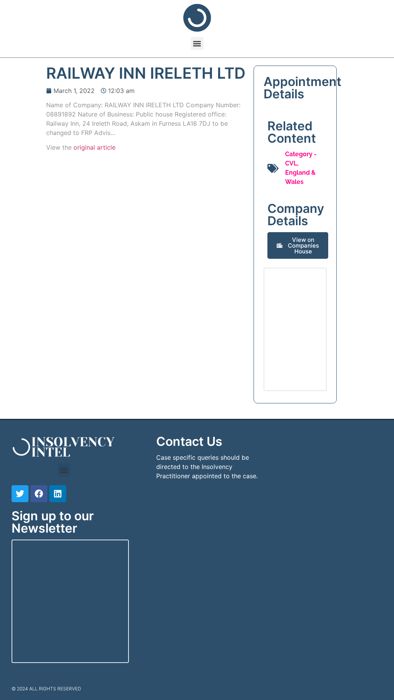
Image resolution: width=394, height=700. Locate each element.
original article (94, 147)
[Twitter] (20, 493)
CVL (291, 163)
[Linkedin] (57, 493)
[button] (197, 43)
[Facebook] (38, 493)
